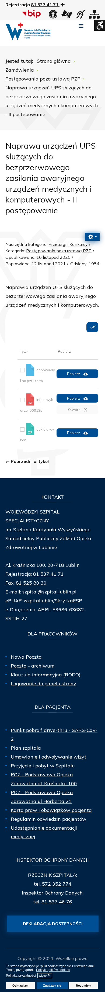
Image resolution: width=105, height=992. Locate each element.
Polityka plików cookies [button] (53, 970)
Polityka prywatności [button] (21, 975)
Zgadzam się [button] (52, 985)
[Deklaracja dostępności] (53, 16)
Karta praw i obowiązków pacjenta (51, 810)
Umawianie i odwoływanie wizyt (48, 757)
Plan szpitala (26, 748)
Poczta (19, 666)
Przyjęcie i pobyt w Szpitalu (43, 766)
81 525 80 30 (31, 583)
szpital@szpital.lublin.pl (49, 592)
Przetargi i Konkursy (68, 244)
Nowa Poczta (26, 657)
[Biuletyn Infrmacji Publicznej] (32, 14)
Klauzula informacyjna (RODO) (45, 675)
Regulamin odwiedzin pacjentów (48, 819)
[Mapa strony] (94, 16)
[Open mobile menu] (81, 26)
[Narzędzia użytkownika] (92, 237)
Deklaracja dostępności (52, 923)
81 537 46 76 (56, 902)
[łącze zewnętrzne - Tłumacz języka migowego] (66, 16)
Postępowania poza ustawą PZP (59, 250)
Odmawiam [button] (20, 985)
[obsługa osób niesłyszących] (80, 16)
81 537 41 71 (48, 574)
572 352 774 (56, 884)
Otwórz (74, 409)
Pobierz (74, 374)
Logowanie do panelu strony (43, 683)
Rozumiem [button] (83, 985)
